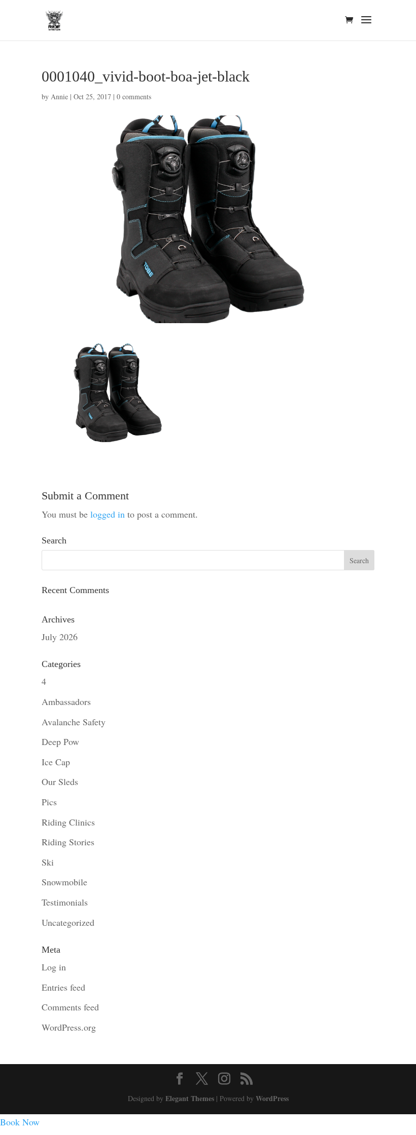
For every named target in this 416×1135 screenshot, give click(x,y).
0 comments (134, 96)
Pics (49, 802)
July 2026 (60, 637)
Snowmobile (64, 882)
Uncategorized (68, 922)
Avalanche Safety (74, 722)
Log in (54, 967)
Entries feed (63, 987)
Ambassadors (66, 701)
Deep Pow (60, 741)
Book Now (20, 1122)
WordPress (272, 1098)
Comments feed (70, 1007)
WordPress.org (69, 1027)
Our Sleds (60, 781)
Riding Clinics (68, 822)
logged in (107, 514)
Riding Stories (68, 842)
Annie (59, 96)
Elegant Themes (189, 1098)
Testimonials (65, 902)
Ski (48, 862)
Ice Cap (56, 762)
